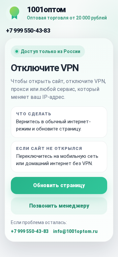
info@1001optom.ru (75, 231)
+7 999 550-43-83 (28, 30)
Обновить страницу (59, 185)
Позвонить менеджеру (59, 206)
